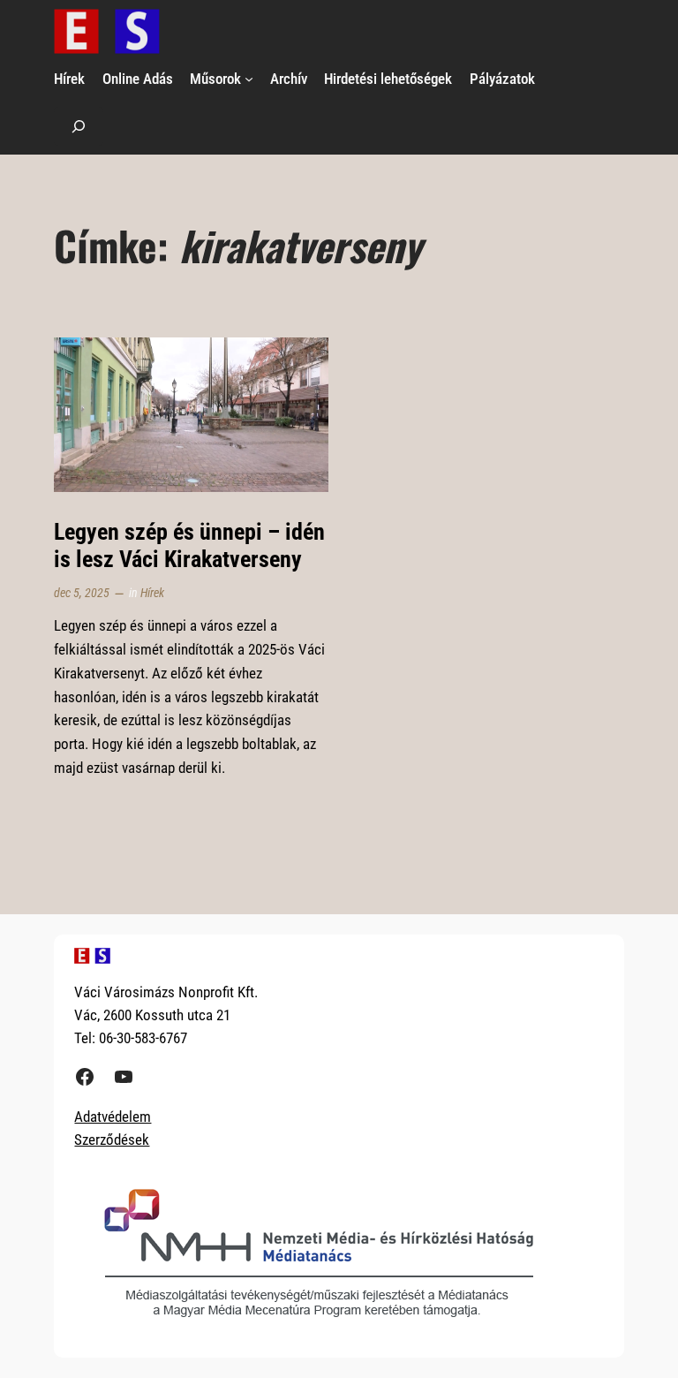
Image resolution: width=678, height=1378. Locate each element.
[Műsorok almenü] (249, 78)
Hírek (152, 593)
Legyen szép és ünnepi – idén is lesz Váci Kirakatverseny (189, 545)
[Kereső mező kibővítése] (78, 126)
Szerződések (111, 1139)
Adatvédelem (112, 1116)
